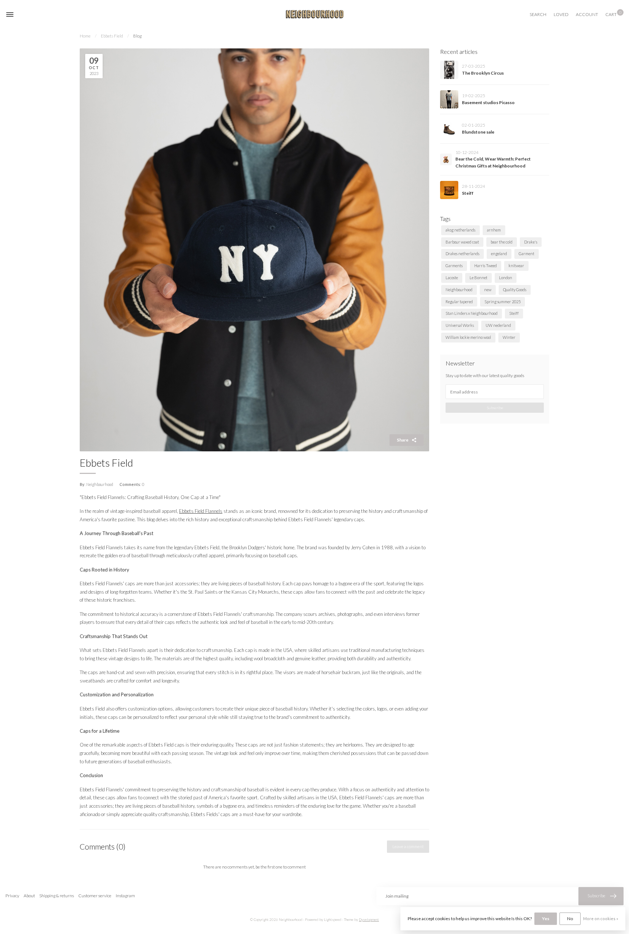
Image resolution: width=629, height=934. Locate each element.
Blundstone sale (478, 132)
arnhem (494, 229)
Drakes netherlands (462, 253)
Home (85, 35)
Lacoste (452, 277)
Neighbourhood (459, 289)
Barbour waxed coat (462, 242)
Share (402, 440)
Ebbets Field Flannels (200, 511)
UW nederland (498, 325)
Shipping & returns (56, 895)
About (29, 895)
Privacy (12, 895)
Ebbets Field (112, 35)
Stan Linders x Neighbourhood (472, 313)
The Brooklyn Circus (483, 73)
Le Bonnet (478, 277)
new (487, 289)
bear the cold (502, 242)
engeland (499, 253)
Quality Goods (514, 289)
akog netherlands (460, 229)
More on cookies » (600, 918)
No (570, 918)
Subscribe (495, 407)
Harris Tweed (485, 265)
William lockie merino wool (468, 337)
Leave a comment (408, 846)
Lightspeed (332, 920)
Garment (526, 253)
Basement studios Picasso (488, 102)
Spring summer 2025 (502, 301)
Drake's (530, 242)
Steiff (468, 193)
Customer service (94, 895)
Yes (545, 918)
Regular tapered (459, 301)
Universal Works (460, 325)
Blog (137, 35)
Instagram (125, 895)
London (505, 277)
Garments (454, 265)
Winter (509, 337)
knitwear (516, 265)
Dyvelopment (369, 920)
